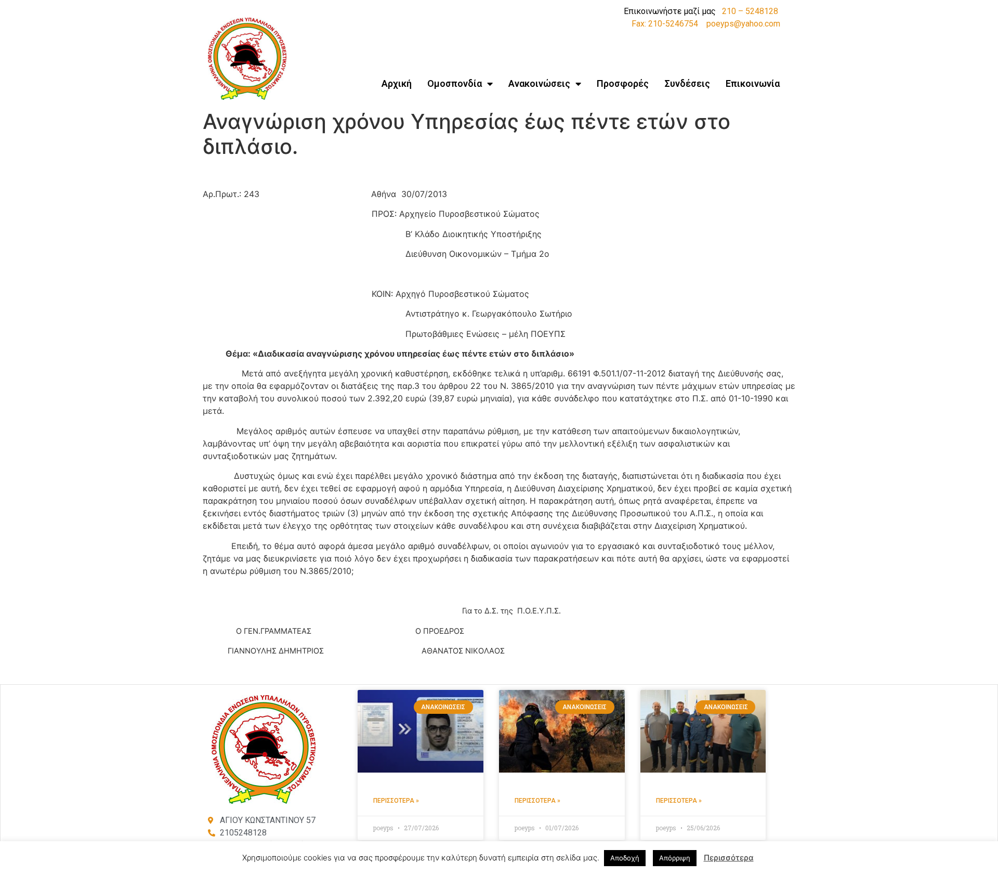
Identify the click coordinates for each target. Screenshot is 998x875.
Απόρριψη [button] (674, 858)
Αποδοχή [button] (624, 858)
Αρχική (397, 83)
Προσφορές (623, 83)
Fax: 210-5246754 (665, 24)
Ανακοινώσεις (539, 83)
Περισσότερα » (396, 800)
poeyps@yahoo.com (743, 24)
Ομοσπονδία (454, 83)
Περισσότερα (729, 858)
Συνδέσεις (687, 83)
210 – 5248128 (750, 11)
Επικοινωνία (753, 83)
